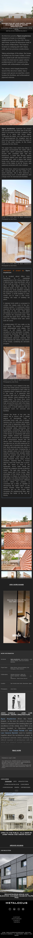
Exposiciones (25, 787)
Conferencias (8, 787)
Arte (15, 781)
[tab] (8, 781)
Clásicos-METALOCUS (11, 784)
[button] (3, 819)
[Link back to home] (16, 904)
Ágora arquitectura (24, 36)
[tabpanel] (16, 820)
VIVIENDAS (8, 781)
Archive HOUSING (16, 845)
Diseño (16, 787)
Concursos (25, 784)
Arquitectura (23, 781)
